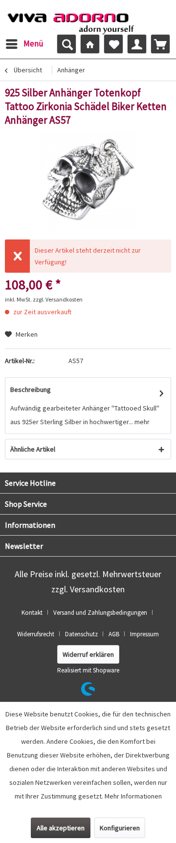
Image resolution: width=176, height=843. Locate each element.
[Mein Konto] (137, 44)
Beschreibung (30, 389)
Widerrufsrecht (35, 634)
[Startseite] (90, 44)
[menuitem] (24, 44)
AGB (114, 634)
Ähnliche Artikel (32, 449)
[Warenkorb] (160, 44)
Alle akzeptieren (61, 827)
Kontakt (32, 612)
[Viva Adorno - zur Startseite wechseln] (70, 21)
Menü (33, 43)
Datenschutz (81, 634)
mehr (141, 421)
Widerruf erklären (88, 654)
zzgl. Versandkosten (58, 299)
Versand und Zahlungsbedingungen (100, 612)
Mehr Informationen (133, 796)
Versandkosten (97, 589)
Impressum (144, 634)
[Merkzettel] (113, 44)
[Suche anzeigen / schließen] (66, 44)
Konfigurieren (120, 827)
